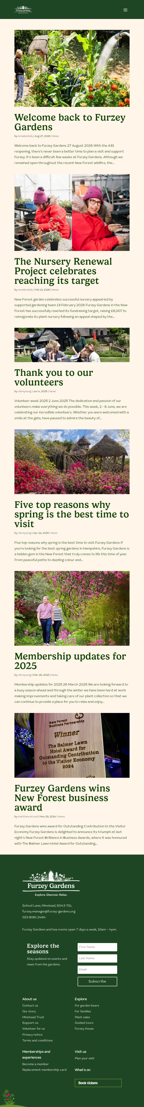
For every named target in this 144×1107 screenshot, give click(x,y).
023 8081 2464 (34, 917)
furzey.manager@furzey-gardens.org (48, 911)
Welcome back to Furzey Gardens (70, 122)
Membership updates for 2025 (70, 660)
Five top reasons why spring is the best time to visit (71, 514)
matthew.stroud (28, 817)
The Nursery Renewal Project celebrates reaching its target (63, 271)
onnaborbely (25, 136)
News (55, 136)
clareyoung (24, 391)
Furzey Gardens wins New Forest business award (62, 797)
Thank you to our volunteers (53, 377)
